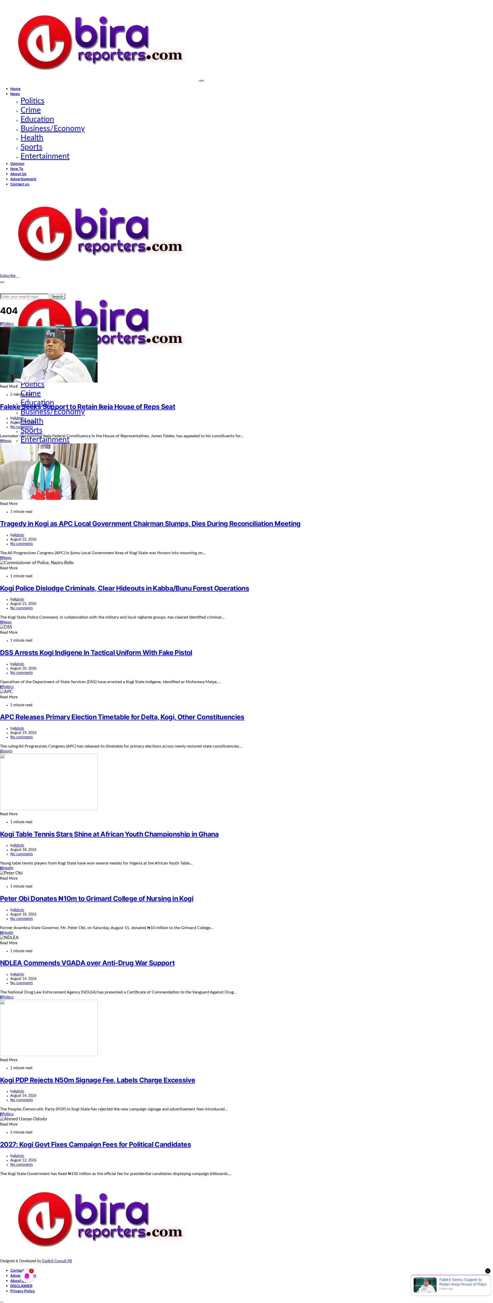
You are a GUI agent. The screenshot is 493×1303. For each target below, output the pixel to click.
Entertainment (45, 156)
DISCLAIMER (21, 1286)
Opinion (17, 163)
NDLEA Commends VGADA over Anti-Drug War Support (87, 963)
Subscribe (8, 276)
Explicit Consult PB (57, 1261)
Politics (32, 101)
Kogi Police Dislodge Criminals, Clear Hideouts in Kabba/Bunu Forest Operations (124, 588)
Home (15, 88)
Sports (31, 147)
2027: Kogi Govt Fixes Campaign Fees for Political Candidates (95, 1144)
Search (57, 296)
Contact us (19, 184)
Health (32, 138)
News (15, 94)
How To (16, 168)
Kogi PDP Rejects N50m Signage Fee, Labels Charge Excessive (97, 1080)
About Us (18, 174)
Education (37, 119)
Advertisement (23, 179)
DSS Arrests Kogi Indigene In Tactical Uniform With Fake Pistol (96, 653)
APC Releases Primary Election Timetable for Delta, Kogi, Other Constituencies (122, 717)
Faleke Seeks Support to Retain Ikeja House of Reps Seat (87, 407)
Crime (31, 110)
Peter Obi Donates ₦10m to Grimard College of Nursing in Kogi (96, 898)
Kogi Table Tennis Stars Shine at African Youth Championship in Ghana (109, 834)
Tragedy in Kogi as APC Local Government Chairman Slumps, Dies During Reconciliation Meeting (150, 524)
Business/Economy (53, 129)
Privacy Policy (22, 1291)
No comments (21, 427)
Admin (19, 418)
